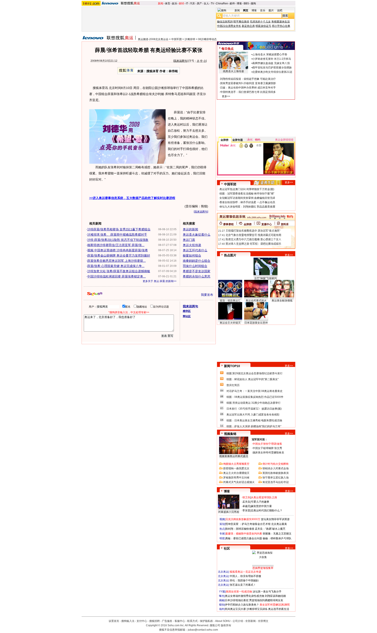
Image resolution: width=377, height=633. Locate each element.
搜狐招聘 (154, 621)
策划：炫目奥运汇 (230, 300)
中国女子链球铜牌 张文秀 (267, 448)
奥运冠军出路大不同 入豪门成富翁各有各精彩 (252, 414)
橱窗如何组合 (192, 255)
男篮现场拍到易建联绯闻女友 (266, 600)
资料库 (285, 224)
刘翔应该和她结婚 (275, 595)
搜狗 (253, 3)
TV (212, 3)
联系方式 (192, 621)
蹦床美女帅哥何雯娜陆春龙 (268, 452)
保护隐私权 (206, 621)
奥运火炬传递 (192, 245)
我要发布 (207, 294)
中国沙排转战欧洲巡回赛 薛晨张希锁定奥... (116, 276)
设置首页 (114, 621)
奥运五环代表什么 (195, 250)
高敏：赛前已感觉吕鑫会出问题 (243, 538)
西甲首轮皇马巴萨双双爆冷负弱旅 (272, 67)
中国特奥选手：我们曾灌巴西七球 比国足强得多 (248, 92)
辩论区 (187, 316)
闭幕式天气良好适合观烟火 (239, 482)
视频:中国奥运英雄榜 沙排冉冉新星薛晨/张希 (117, 250)
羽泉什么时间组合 (195, 266)
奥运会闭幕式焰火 (256, 300)
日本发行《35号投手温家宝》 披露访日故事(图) (254, 408)
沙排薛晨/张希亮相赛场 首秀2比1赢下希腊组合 (119, 229)
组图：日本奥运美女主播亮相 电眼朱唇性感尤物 (254, 420)
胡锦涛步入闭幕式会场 (275, 468)
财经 (181, 3)
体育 (167, 3)
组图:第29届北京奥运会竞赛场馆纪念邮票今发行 (254, 373)
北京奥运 (223, 571)
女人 (206, 3)
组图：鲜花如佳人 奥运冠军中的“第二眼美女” (252, 379)
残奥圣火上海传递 (233, 71)
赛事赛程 (228, 224)
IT (187, 3)
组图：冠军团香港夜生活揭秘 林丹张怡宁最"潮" (246, 193)
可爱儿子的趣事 (260, 501)
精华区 (187, 311)
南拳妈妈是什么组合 (196, 260)
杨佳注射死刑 (225, 21)
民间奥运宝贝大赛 (235, 609)
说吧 (279, 10)
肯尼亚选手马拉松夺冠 (275, 482)
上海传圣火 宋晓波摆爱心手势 (269, 54)
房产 (199, 3)
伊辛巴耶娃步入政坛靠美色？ (242, 604)
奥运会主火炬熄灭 (230, 322)
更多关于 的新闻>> (160, 281)
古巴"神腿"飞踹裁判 (265, 278)
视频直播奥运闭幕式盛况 (233, 456)
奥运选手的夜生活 (278, 609)
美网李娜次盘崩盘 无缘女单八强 (271, 63)
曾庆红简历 (233, 385)
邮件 (232, 3)
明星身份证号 (263, 25)
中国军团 (176, 39)
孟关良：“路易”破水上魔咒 (270, 528)
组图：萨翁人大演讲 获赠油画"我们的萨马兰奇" (253, 426)
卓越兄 (246, 506)
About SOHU (222, 621)
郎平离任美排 (241, 21)
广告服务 (167, 621)
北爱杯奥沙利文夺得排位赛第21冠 (272, 71)
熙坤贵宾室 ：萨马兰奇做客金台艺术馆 (248, 524)
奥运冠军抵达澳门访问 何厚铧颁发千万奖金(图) (246, 189)
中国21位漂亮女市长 (229, 25)
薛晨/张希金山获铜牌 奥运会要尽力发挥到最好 (118, 255)
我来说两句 (180, 60)
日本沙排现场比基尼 (236, 600)
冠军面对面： (259, 439)
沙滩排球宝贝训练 (257, 609)
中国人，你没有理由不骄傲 (245, 576)
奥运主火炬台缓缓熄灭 (236, 473)
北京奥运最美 (279, 524)
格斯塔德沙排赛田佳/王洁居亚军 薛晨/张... (115, 245)
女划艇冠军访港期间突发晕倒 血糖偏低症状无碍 (247, 197)
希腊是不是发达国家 (196, 271)
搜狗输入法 (127, 621)
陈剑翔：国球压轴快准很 (239, 528)
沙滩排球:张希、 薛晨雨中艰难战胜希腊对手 (117, 234)
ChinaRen (222, 3)
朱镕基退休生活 (280, 21)
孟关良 (246, 501)
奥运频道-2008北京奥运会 (153, 39)
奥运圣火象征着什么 (196, 234)
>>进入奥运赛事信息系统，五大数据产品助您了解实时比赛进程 (132, 198)
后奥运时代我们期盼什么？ (266, 510)
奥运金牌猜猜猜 (284, 139)
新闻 (160, 3)
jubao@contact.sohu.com (203, 629)
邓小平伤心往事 (281, 25)
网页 (245, 10)
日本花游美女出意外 (256, 322)
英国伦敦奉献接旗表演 (275, 473)
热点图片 (230, 255)
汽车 (192, 3)
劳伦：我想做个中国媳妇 (244, 580)
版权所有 (226, 625)
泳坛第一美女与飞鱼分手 (267, 591)
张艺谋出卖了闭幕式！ (243, 584)
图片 (271, 10)
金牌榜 (224, 139)
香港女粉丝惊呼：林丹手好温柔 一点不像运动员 (247, 202)
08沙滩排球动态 (207, 39)
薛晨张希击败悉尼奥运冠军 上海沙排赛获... (116, 260)
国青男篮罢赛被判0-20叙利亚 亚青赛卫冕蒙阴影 (248, 83)
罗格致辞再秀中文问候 (236, 477)
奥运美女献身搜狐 (282, 300)
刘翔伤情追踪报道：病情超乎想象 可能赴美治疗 (248, 78)
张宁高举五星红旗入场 (275, 477)
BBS (246, 3)
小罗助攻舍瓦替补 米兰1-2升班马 (271, 58)
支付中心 (142, 621)
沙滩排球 (190, 39)
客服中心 (180, 621)
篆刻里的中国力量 (261, 506)
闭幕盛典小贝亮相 (228, 512)
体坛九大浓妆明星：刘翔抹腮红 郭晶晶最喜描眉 (247, 206)
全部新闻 (250, 621)
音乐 (262, 10)
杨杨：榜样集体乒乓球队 (277, 538)
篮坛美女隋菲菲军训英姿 (275, 519)
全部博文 (263, 621)
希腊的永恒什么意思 (196, 276)
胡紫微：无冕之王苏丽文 (277, 533)
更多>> (226, 96)
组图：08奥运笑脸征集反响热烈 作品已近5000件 (254, 396)
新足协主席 (248, 25)
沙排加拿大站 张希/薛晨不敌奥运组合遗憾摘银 (118, 271)
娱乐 (174, 3)
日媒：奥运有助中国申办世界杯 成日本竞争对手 (248, 87)
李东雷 (246, 510)
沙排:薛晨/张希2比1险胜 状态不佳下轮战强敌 (117, 240)
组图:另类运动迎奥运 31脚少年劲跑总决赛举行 (253, 402)
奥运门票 (189, 240)
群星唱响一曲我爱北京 (236, 468)
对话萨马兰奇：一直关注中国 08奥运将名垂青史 (254, 391)
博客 (239, 3)
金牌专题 (237, 139)
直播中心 (266, 224)
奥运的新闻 (190, 229)
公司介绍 (238, 621)
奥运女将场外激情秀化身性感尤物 (244, 595)
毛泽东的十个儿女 (260, 21)
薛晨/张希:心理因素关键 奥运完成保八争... (115, 266)
